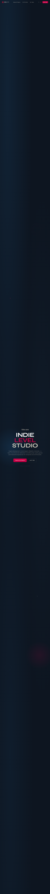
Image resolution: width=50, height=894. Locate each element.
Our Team (32, 2)
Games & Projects (16, 2)
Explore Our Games (20, 460)
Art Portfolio (25, 2)
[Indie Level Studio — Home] (5, 2)
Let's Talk (45, 2)
